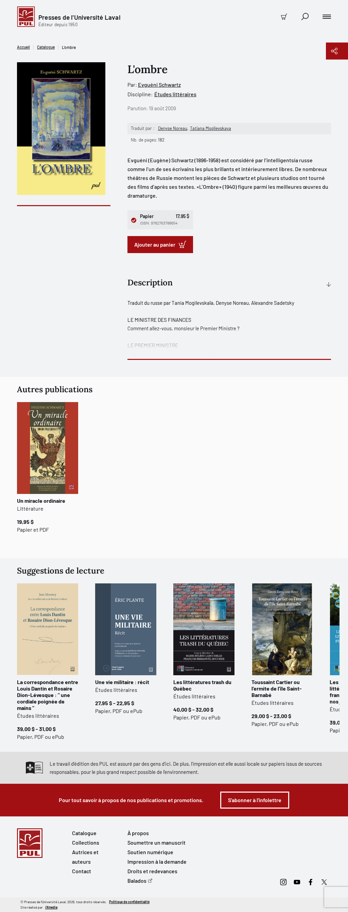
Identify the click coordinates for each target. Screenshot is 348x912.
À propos (138, 833)
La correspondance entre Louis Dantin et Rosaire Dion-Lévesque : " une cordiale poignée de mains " (47, 695)
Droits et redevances (152, 871)
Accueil (23, 47)
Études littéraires (175, 94)
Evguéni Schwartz (159, 84)
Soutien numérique (150, 852)
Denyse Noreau (172, 128)
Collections (85, 842)
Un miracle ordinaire (41, 500)
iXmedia (51, 907)
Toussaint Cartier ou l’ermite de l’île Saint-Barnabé (276, 688)
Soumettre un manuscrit (156, 842)
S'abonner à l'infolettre (254, 800)
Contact (81, 871)
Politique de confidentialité (129, 902)
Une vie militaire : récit (122, 682)
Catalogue (46, 47)
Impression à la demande (157, 861)
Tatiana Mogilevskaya (210, 128)
